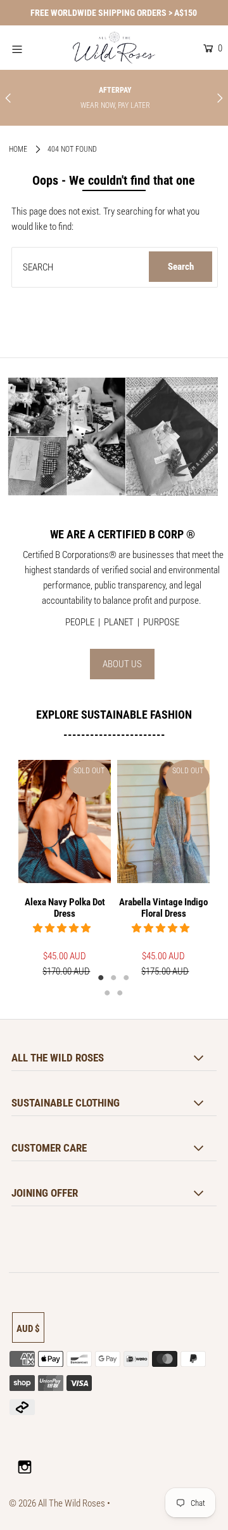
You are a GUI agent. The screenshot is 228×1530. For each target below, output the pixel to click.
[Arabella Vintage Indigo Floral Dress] (163, 821)
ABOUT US (122, 664)
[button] (62, 928)
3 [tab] (126, 977)
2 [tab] (114, 977)
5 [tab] (120, 992)
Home (18, 149)
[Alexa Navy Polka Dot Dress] (64, 821)
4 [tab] (107, 992)
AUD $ (28, 1328)
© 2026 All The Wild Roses (57, 1503)
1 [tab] (101, 977)
